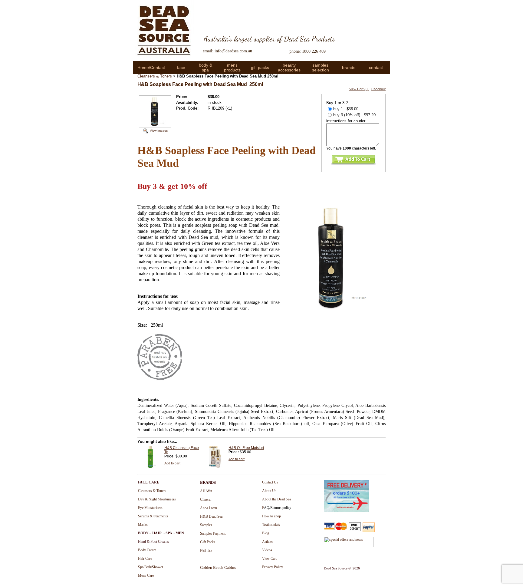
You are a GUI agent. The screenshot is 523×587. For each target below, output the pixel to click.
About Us (269, 491)
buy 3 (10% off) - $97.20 (354, 115)
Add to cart (172, 463)
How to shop (271, 516)
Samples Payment (212, 533)
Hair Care (145, 558)
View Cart (269, 558)
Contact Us (270, 482)
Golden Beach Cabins (218, 567)
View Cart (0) (359, 89)
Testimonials (271, 525)
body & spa (205, 67)
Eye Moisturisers (150, 508)
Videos (267, 550)
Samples (206, 525)
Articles (267, 541)
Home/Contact (151, 67)
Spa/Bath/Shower (150, 567)
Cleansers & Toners (154, 76)
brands (348, 67)
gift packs (260, 67)
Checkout (378, 89)
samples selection (320, 67)
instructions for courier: (346, 121)
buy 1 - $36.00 (345, 109)
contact (376, 67)
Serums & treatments (153, 516)
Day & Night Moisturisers (157, 499)
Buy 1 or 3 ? (337, 103)
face (181, 67)
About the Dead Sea (276, 499)
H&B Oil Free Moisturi (246, 448)
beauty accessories (289, 67)
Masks (143, 525)
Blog (265, 533)
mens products (232, 67)
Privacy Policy (272, 567)
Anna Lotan (208, 508)
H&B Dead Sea (211, 516)
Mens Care (146, 575)
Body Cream (147, 550)
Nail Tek (206, 550)
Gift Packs (207, 542)
